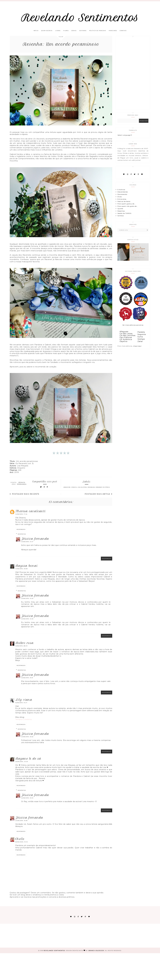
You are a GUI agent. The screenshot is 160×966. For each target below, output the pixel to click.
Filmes (66, 30)
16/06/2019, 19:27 (21, 702)
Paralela (141, 332)
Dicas (119, 197)
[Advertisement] (132, 73)
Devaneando (122, 194)
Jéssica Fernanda (35, 538)
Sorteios (120, 216)
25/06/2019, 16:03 (27, 798)
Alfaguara (124, 332)
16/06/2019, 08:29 (21, 646)
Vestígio (141, 339)
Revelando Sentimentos (80, 18)
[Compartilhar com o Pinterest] (47, 487)
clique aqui (137, 346)
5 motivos (121, 189)
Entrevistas (121, 199)
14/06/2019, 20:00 (21, 568)
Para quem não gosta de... (127, 206)
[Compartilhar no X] (41, 487)
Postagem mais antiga (97, 494)
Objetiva (123, 341)
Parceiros (113, 30)
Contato (123, 30)
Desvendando (122, 192)
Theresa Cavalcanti (30, 511)
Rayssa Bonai (26, 565)
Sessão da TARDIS (124, 213)
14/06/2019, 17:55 (21, 514)
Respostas (22, 534)
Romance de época (103, 487)
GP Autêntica (126, 339)
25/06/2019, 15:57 (27, 541)
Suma (140, 337)
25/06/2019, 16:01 (27, 677)
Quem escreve (46, 30)
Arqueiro (67, 487)
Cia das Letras (126, 334)
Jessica (74, 487)
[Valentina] (125, 320)
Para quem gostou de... (126, 204)
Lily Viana (23, 699)
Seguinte (142, 334)
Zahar (140, 341)
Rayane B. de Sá (28, 758)
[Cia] (141, 289)
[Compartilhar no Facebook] (44, 487)
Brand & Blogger (96, 950)
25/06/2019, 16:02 (27, 736)
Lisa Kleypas (82, 487)
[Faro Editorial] (126, 289)
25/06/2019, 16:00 (21, 820)
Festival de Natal (123, 201)
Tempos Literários (23, 719)
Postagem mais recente (25, 494)
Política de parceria (97, 30)
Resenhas (91, 487)
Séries (73, 30)
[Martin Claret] (140, 320)
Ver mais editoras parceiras (132, 325)
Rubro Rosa (24, 643)
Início (35, 30)
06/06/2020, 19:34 (21, 842)
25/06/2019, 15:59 (27, 598)
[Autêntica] (125, 306)
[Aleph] (141, 306)
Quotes (120, 208)
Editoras (82, 30)
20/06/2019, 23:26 (21, 761)
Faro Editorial (126, 337)
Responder (21, 529)
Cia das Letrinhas (127, 335)
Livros (57, 30)
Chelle (19, 839)
